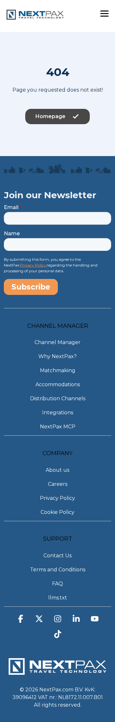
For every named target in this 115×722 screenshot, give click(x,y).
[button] (104, 13)
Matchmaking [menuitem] (57, 370)
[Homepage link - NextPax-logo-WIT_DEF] (57, 672)
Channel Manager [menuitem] (57, 342)
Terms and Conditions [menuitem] (57, 570)
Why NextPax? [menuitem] (57, 356)
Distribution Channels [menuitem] (57, 398)
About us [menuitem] (57, 470)
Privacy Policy (33, 265)
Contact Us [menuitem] (57, 556)
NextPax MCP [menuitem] (57, 427)
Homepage (50, 116)
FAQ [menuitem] (57, 584)
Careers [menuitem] (57, 484)
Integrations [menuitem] (57, 413)
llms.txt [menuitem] (57, 598)
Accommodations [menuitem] (57, 384)
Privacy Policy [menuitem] (57, 498)
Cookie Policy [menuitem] (57, 512)
